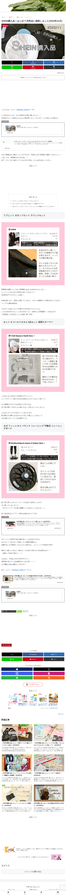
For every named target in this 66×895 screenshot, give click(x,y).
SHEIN (26, 611)
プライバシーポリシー (55, 889)
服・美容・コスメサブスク (9, 611)
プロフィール (11, 889)
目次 (30, 197)
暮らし (20, 611)
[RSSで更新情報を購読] (49, 677)
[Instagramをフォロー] (17, 673)
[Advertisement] (17, 94)
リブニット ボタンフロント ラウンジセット (25, 201)
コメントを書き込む (33, 871)
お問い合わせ (33, 889)
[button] (54, 67)
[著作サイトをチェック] (17, 669)
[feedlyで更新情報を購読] (17, 677)
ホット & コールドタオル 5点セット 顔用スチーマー (28, 203)
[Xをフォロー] (49, 669)
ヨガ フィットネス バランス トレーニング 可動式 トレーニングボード (33, 206)
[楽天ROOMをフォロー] (49, 673)
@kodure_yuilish (22, 110)
